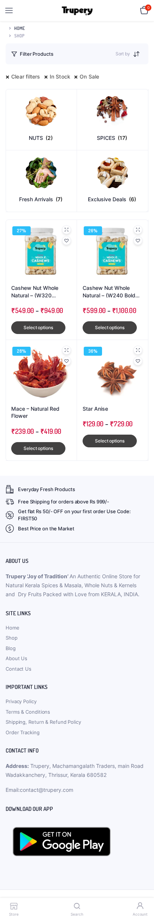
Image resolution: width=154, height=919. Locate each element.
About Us (16, 658)
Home (19, 28)
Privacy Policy (21, 701)
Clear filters (25, 76)
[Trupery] (77, 10)
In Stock (60, 76)
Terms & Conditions (28, 712)
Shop (12, 638)
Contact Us (18, 669)
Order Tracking (23, 732)
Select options (38, 327)
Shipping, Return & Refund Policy (43, 722)
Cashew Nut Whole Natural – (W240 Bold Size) (109, 292)
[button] (67, 240)
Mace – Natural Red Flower (35, 412)
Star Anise (95, 408)
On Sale (89, 76)
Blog (11, 648)
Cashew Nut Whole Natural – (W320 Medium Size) (34, 292)
